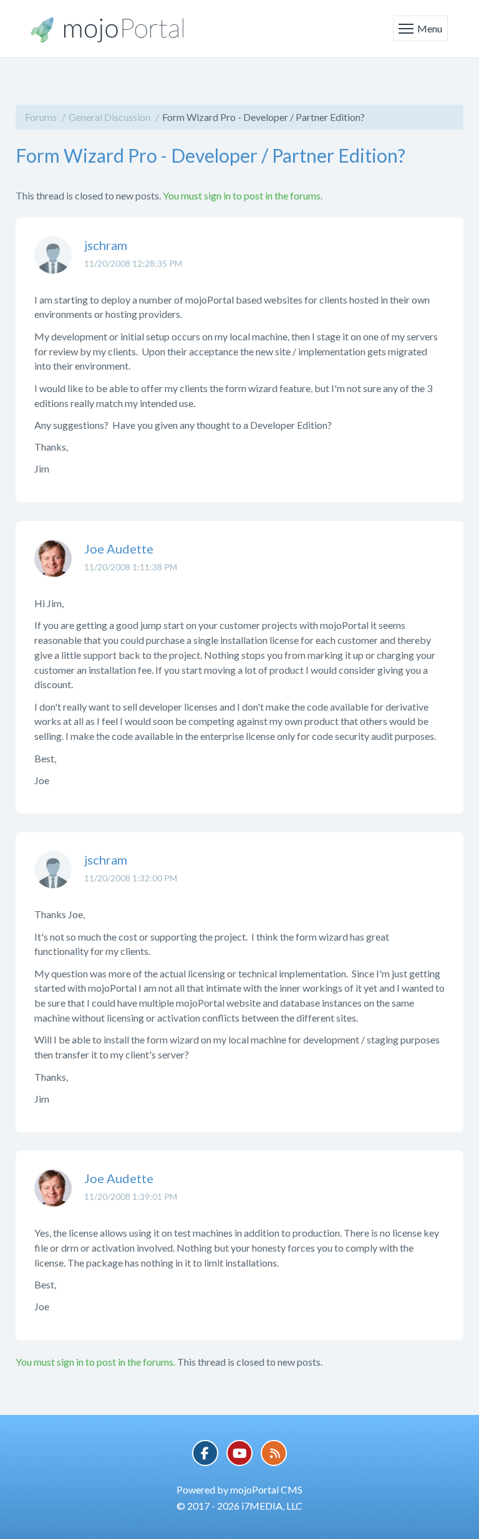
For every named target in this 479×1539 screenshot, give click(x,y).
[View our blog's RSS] (274, 1453)
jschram (105, 244)
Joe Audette (118, 548)
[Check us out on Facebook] (205, 1453)
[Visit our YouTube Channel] (239, 1453)
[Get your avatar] (53, 264)
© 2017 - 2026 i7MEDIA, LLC (239, 1506)
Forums (41, 117)
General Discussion (109, 117)
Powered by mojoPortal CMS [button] (239, 1489)
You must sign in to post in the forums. (242, 195)
